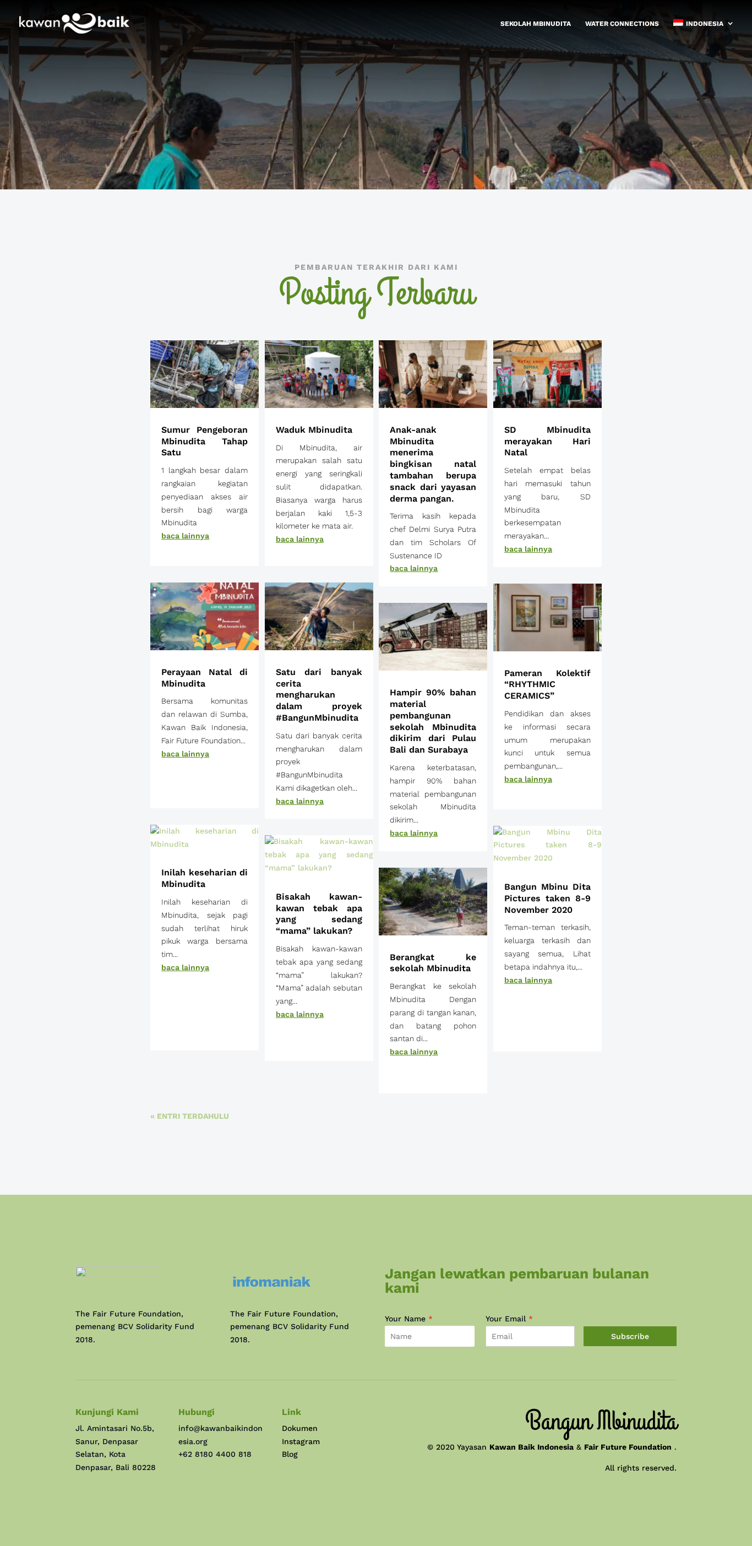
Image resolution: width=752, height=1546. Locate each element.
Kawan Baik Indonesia (531, 1446)
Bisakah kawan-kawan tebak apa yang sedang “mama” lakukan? (319, 913)
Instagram (301, 1441)
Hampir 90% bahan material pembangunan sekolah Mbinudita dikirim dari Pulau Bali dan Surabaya (433, 721)
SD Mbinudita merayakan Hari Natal (547, 441)
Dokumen (300, 1428)
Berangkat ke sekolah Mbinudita (433, 963)
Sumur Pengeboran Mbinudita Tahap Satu (204, 441)
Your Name (409, 1318)
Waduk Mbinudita (314, 429)
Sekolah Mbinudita (535, 24)
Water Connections (622, 24)
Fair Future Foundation (628, 1446)
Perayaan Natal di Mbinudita (204, 678)
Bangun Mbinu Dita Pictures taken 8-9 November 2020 (547, 898)
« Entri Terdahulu (189, 1116)
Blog (290, 1454)
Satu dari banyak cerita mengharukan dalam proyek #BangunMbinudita (319, 695)
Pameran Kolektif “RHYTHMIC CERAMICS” (547, 684)
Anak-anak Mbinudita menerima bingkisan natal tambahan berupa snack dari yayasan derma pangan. (433, 464)
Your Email (509, 1318)
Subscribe (630, 1336)
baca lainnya (185, 535)
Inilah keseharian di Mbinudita (204, 878)
